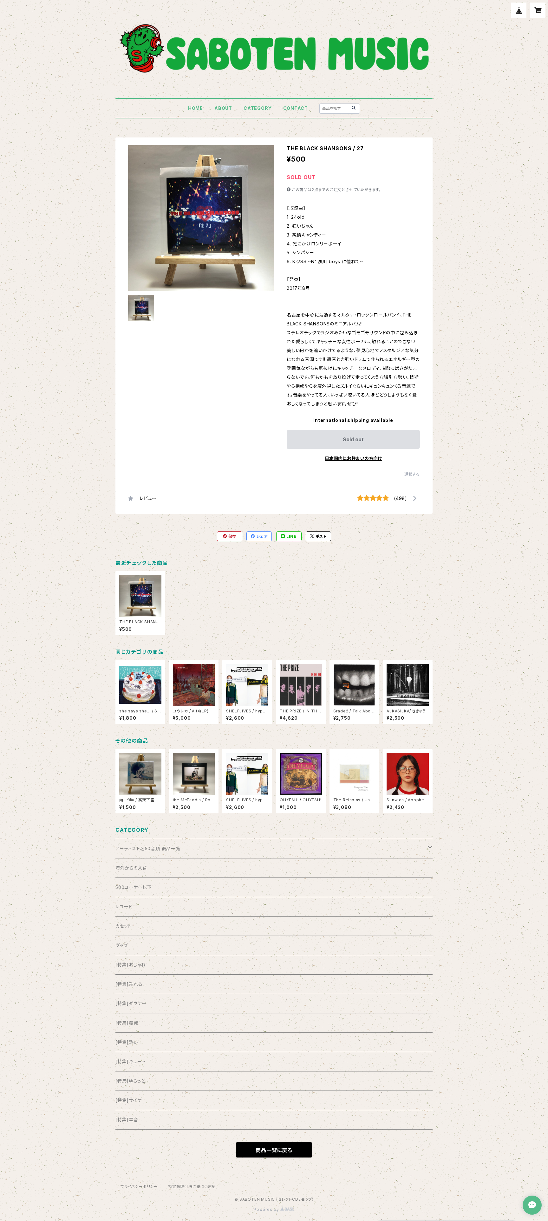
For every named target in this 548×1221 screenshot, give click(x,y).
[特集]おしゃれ (130, 964)
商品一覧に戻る (274, 1150)
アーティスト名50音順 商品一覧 (147, 848)
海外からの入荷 (131, 868)
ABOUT (223, 108)
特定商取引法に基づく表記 (192, 1186)
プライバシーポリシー (139, 1186)
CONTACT (295, 108)
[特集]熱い (126, 1042)
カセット (123, 926)
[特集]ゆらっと (130, 1081)
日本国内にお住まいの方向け (353, 458)
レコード (123, 906)
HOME (195, 108)
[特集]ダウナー (131, 1003)
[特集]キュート (130, 1061)
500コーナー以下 (133, 887)
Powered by (267, 1209)
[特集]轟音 (126, 1119)
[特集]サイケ (128, 1100)
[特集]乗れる (129, 984)
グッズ (121, 945)
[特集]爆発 (126, 1022)
